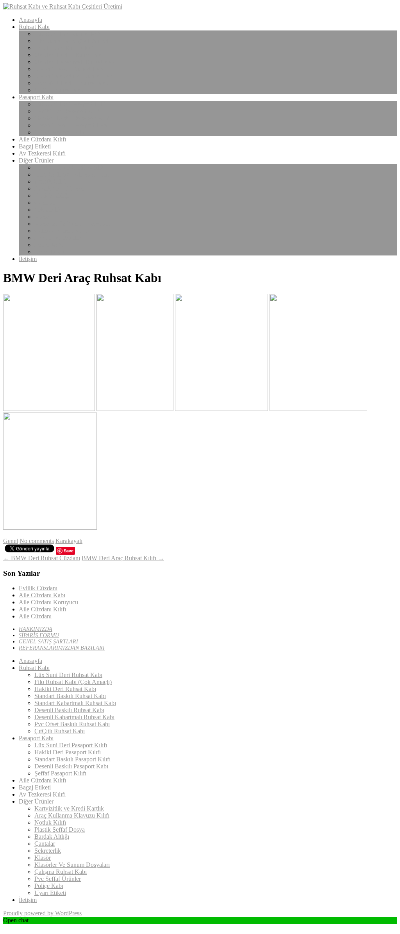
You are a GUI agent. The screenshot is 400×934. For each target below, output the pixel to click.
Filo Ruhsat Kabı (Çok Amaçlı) (73, 41)
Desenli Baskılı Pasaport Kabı (71, 125)
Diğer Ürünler (36, 160)
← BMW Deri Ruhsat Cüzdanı (41, 558)
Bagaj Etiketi (35, 146)
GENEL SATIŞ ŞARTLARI (48, 642)
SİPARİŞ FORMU (39, 635)
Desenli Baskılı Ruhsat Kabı (69, 69)
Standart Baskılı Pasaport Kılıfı (72, 118)
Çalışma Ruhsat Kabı (60, 230)
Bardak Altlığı (51, 195)
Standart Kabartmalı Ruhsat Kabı (75, 62)
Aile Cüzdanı (35, 616)
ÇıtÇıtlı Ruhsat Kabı (59, 90)
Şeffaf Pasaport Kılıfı (60, 132)
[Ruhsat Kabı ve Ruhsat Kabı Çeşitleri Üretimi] (62, 6)
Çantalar (44, 202)
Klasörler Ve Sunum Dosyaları (72, 223)
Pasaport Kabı (36, 97)
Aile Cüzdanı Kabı (42, 595)
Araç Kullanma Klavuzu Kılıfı (71, 174)
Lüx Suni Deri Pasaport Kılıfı (70, 104)
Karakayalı (68, 541)
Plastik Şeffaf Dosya (59, 188)
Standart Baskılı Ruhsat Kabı (70, 55)
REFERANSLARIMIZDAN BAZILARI (62, 648)
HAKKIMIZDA (35, 629)
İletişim (28, 258)
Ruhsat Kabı (34, 26)
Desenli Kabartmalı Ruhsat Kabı (74, 76)
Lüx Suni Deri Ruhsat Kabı (68, 33)
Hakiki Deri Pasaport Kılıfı (67, 111)
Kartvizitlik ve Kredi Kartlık (69, 167)
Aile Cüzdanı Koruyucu (48, 602)
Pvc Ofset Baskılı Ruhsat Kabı (72, 83)
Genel (10, 541)
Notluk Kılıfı (50, 181)
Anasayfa (30, 19)
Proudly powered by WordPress (42, 913)
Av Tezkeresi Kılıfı (42, 153)
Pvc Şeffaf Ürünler (57, 237)
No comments (37, 541)
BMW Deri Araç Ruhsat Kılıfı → (123, 558)
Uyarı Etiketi (50, 251)
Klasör (42, 216)
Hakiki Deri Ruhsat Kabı (65, 48)
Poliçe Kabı (48, 244)
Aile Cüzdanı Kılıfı (42, 139)
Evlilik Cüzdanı (38, 588)
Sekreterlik (47, 209)
